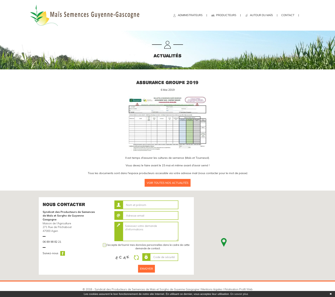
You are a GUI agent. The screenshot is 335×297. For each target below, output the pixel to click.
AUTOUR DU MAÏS (261, 15)
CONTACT (287, 15)
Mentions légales (211, 289)
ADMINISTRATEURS (190, 15)
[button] (224, 242)
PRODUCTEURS (226, 15)
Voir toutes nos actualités (167, 183)
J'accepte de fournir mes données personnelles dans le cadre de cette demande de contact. (148, 246)
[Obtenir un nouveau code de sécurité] (137, 257)
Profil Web (246, 289)
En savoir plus (239, 294)
